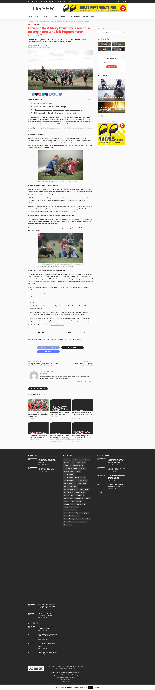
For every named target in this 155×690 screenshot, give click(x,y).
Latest (31, 24)
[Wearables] (118, 44)
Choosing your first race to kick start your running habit (47, 653)
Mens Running (77, 432)
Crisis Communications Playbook (65, 677)
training (37, 24)
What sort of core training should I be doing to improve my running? (58, 110)
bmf (40, 339)
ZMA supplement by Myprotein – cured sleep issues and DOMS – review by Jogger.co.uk (116, 460)
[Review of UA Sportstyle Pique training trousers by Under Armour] (102, 484)
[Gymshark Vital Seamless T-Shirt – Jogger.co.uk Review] (102, 468)
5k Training (64, 406)
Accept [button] (90, 687)
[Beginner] (104, 44)
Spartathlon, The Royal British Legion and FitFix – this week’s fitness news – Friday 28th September (43, 364)
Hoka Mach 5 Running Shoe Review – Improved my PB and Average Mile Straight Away (82, 437)
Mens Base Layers (69, 474)
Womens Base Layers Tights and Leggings (76, 513)
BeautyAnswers (65, 679)
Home (30, 17)
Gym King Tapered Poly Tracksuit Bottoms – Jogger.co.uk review (80, 364)
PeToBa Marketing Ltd (68, 668)
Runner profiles (68, 492)
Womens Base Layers (70, 510)
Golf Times (65, 681)
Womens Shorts (68, 522)
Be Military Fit (32, 274)
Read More (97, 687)
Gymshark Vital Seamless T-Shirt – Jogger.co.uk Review (117, 468)
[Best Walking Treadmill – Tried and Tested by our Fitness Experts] (60, 399)
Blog (59, 1)
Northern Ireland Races (70, 489)
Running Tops (80, 495)
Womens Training (80, 522)
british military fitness (48, 339)
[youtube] (126, 1)
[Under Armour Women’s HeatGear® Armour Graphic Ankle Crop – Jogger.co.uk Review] (111, 84)
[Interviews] (118, 49)
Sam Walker (36, 45)
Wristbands (67, 524)
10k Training (55, 406)
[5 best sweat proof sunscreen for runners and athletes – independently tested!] (102, 475)
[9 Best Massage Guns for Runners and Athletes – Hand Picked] (38, 422)
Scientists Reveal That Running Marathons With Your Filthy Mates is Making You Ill (37, 414)
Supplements (79, 498)
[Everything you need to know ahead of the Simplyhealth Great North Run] (32, 634)
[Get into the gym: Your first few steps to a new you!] (111, 95)
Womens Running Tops (83, 519)
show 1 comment (37, 388)
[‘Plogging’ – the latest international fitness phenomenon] (32, 627)
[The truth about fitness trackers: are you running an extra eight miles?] (32, 643)
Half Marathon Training (81, 431)
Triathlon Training (69, 504)
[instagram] (123, 1)
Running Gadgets (57, 409)
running (67, 339)
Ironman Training (68, 471)
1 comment (44, 45)
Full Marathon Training (36, 409)
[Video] (104, 49)
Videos (85, 17)
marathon (62, 339)
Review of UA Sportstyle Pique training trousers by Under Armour (116, 485)
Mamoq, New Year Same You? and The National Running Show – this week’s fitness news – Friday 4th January (111, 109)
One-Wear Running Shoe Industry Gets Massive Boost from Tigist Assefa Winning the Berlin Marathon (60, 437)
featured (56, 339)
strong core (73, 339)
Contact (70, 1)
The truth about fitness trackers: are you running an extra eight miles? (47, 645)
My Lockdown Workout (59, 408)
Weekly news (39, 410)
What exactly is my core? (43, 103)
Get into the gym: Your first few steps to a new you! (111, 98)
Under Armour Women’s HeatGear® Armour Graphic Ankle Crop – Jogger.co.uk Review (111, 87)
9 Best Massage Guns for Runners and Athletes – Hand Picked (37, 436)
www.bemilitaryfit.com (57, 325)
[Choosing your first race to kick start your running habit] (32, 652)
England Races (81, 462)
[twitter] (121, 1)
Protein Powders (84, 489)
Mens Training (82, 483)
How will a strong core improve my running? (50, 107)
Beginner (54, 407)
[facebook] (119, 1)
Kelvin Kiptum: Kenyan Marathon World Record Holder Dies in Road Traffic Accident (82, 414)
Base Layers (85, 459)
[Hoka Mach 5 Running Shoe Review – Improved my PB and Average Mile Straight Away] (82, 422)
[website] (41, 381)
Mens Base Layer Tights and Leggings (74, 477)
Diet (73, 462)
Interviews (82, 468)
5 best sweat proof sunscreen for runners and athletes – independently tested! (116, 477)
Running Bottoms (80, 492)
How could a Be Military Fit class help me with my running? (55, 113)
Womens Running (78, 433)
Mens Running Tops (69, 483)
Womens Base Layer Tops (71, 516)
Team (64, 1)
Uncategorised (34, 433)
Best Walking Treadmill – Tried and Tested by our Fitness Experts (60, 413)
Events (93, 17)
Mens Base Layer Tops (70, 480)
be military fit (35, 339)
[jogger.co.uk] (36, 668)
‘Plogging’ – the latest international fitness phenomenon (47, 627)
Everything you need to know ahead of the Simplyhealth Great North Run (47, 636)
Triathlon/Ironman (76, 501)
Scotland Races (68, 498)
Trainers (87, 498)
